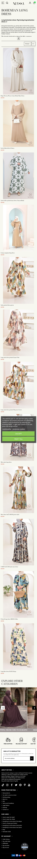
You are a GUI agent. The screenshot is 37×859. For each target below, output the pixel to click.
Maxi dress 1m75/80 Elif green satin (10, 514)
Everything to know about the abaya (12, 821)
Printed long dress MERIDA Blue (9, 619)
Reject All (18, 439)
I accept (18, 434)
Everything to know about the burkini (12, 825)
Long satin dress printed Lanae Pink (10, 357)
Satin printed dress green (7, 305)
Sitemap (5, 807)
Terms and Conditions (8, 803)
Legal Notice (6, 805)
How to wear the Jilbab (9, 819)
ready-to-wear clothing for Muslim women (21, 773)
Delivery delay (6, 797)
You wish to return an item (9, 795)
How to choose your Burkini (10, 823)
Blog (4, 829)
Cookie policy (6, 429)
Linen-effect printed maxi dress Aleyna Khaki (12, 200)
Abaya (13, 778)
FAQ (4, 801)
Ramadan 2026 (7, 831)
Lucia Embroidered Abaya (7, 148)
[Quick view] (18, 94)
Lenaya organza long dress (8, 253)
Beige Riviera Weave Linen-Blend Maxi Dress (12, 96)
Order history (6, 839)
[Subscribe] (31, 758)
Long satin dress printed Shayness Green (11, 410)
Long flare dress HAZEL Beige (8, 671)
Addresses (5, 843)
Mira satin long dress (6, 462)
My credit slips (6, 841)
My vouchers (6, 845)
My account (6, 847)
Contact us (5, 809)
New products (6, 793)
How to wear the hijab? (9, 817)
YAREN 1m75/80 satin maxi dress (9, 567)
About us (5, 799)
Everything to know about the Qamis (12, 827)
